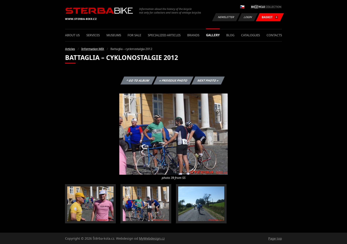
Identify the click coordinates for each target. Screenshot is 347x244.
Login (248, 17)
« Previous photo (173, 80)
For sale (134, 35)
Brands (193, 35)
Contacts (274, 35)
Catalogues (250, 35)
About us (72, 35)
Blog (230, 35)
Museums (113, 35)
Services (93, 35)
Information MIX (92, 49)
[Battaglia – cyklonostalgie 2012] (173, 134)
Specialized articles (164, 35)
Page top (275, 238)
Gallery (213, 35)
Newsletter (226, 17)
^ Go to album (138, 80)
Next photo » (208, 80)
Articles (70, 49)
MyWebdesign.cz (152, 238)
